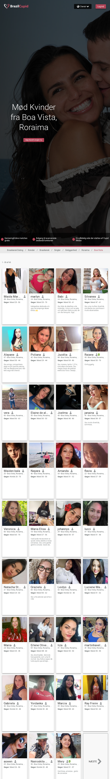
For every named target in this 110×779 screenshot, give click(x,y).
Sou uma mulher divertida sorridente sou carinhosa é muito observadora (94, 308)
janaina (89, 413)
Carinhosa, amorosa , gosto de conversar (68, 772)
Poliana (36, 354)
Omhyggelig (89, 364)
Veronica (9, 529)
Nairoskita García (40, 761)
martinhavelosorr (93, 645)
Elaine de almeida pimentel (40, 413)
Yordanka (37, 703)
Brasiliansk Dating (15, 250)
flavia (88, 471)
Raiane (89, 354)
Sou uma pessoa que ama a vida (41, 598)
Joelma (63, 413)
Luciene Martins (93, 587)
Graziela (36, 587)
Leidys (62, 587)
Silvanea (90, 296)
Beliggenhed (71, 250)
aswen (8, 761)
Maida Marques (13, 296)
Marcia (62, 703)
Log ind (101, 6)
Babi (60, 296)
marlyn (35, 296)
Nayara (35, 471)
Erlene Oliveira (40, 645)
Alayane (9, 354)
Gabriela (9, 703)
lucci (88, 529)
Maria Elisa (38, 529)
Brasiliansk (44, 250)
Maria (7, 645)
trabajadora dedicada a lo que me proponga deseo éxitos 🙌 (40, 308)
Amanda (63, 471)
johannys (63, 529)
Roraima (85, 250)
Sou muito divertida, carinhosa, (92, 424)
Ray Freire (91, 703)
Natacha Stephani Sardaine (13, 587)
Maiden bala (12, 471)
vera (6, 413)
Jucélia (62, 354)
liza (60, 645)
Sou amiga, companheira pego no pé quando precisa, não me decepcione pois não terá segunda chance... (14, 367)
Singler (57, 250)
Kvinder (31, 250)
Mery (61, 761)
